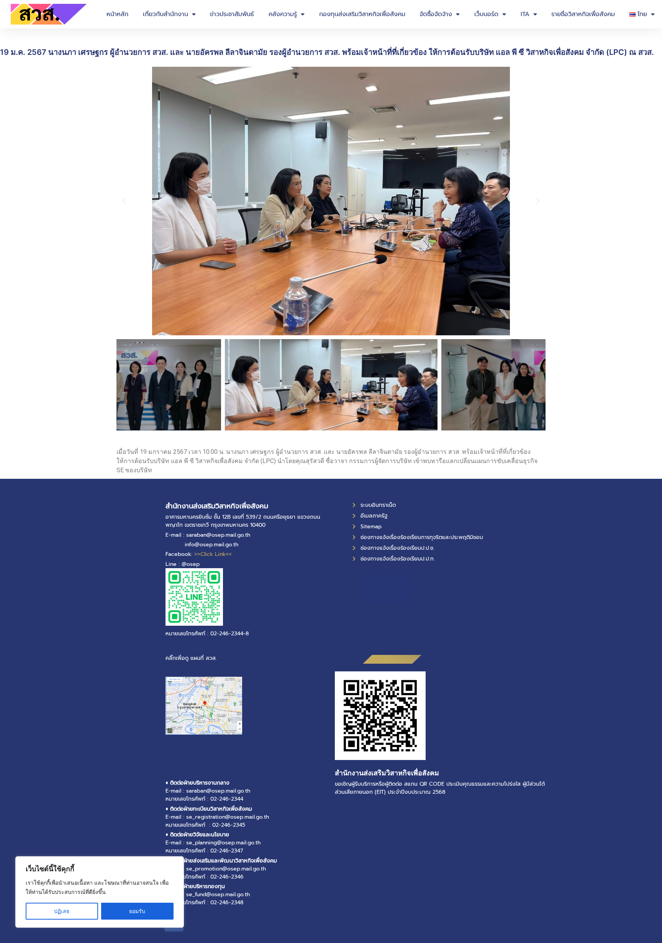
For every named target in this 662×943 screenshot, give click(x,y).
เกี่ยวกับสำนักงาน (165, 14)
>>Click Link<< (213, 554)
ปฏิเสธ (62, 911)
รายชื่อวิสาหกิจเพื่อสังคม (583, 14)
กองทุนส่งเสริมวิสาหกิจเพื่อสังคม (362, 14)
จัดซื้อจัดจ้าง (435, 14)
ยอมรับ (137, 911)
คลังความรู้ (283, 14)
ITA (525, 14)
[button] (124, 201)
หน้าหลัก (117, 14)
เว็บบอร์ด (486, 14)
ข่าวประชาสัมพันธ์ (232, 14)
